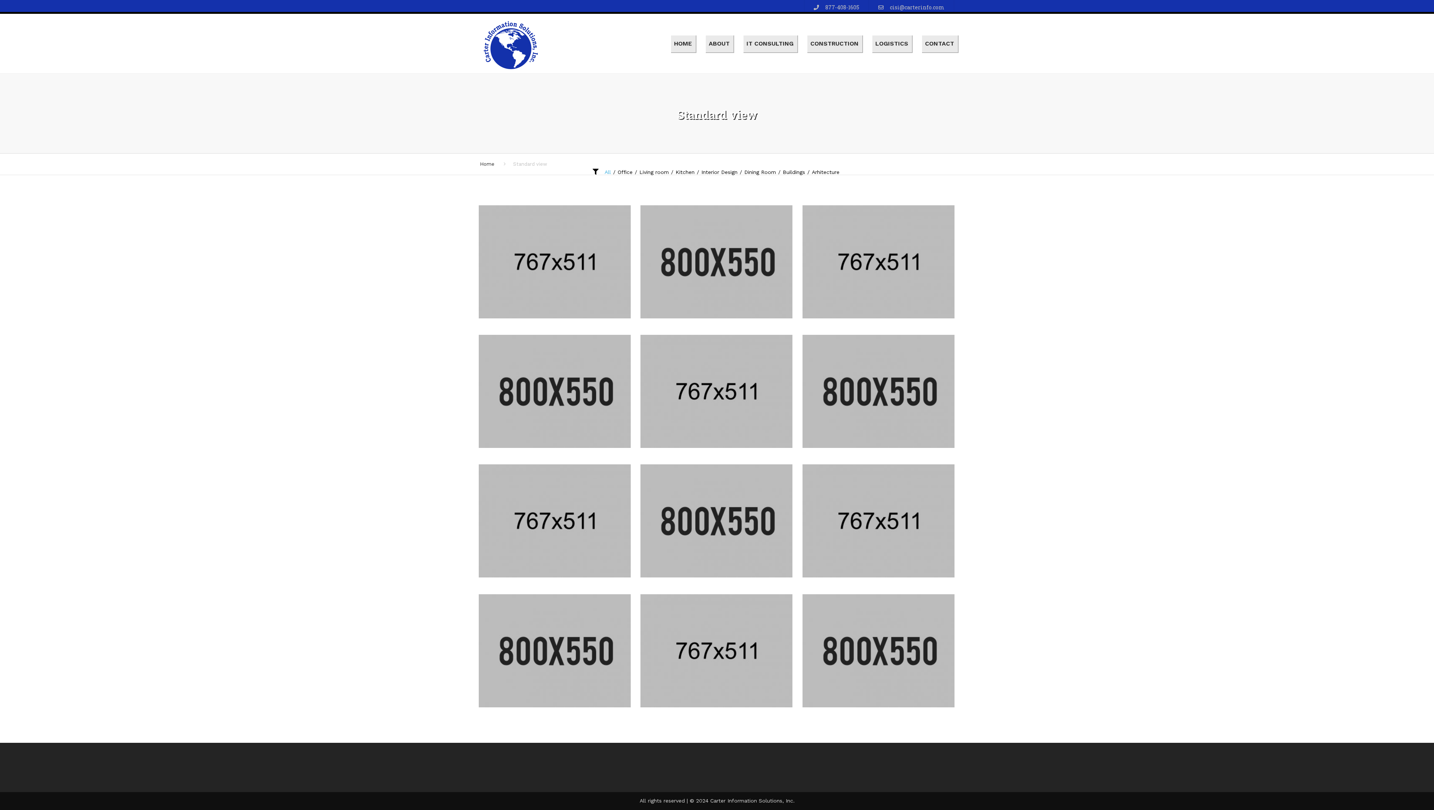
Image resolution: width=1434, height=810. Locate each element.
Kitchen (685, 172)
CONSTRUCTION (834, 43)
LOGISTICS (891, 43)
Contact (939, 43)
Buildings (794, 172)
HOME (683, 43)
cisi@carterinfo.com (917, 7)
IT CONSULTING (770, 43)
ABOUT (719, 43)
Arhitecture (825, 172)
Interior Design (719, 172)
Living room (654, 172)
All (608, 172)
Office (625, 172)
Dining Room (760, 172)
